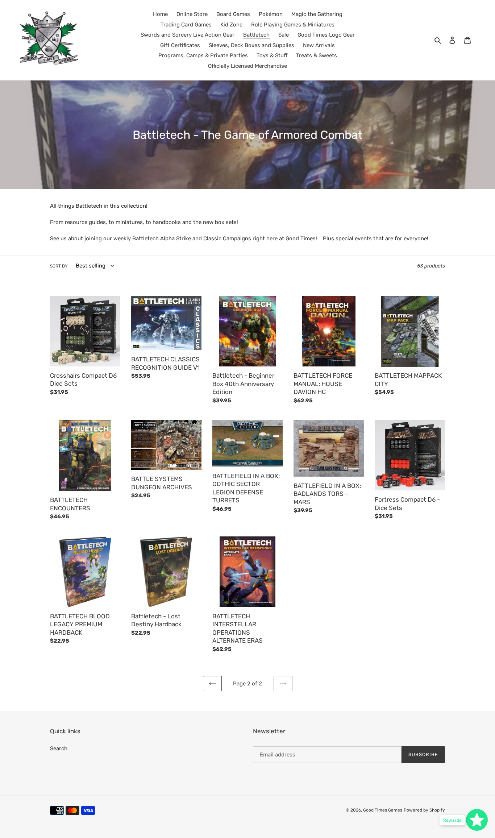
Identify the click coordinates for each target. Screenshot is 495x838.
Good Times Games (382, 810)
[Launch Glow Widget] (477, 820)
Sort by (59, 266)
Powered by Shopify (424, 810)
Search (58, 748)
